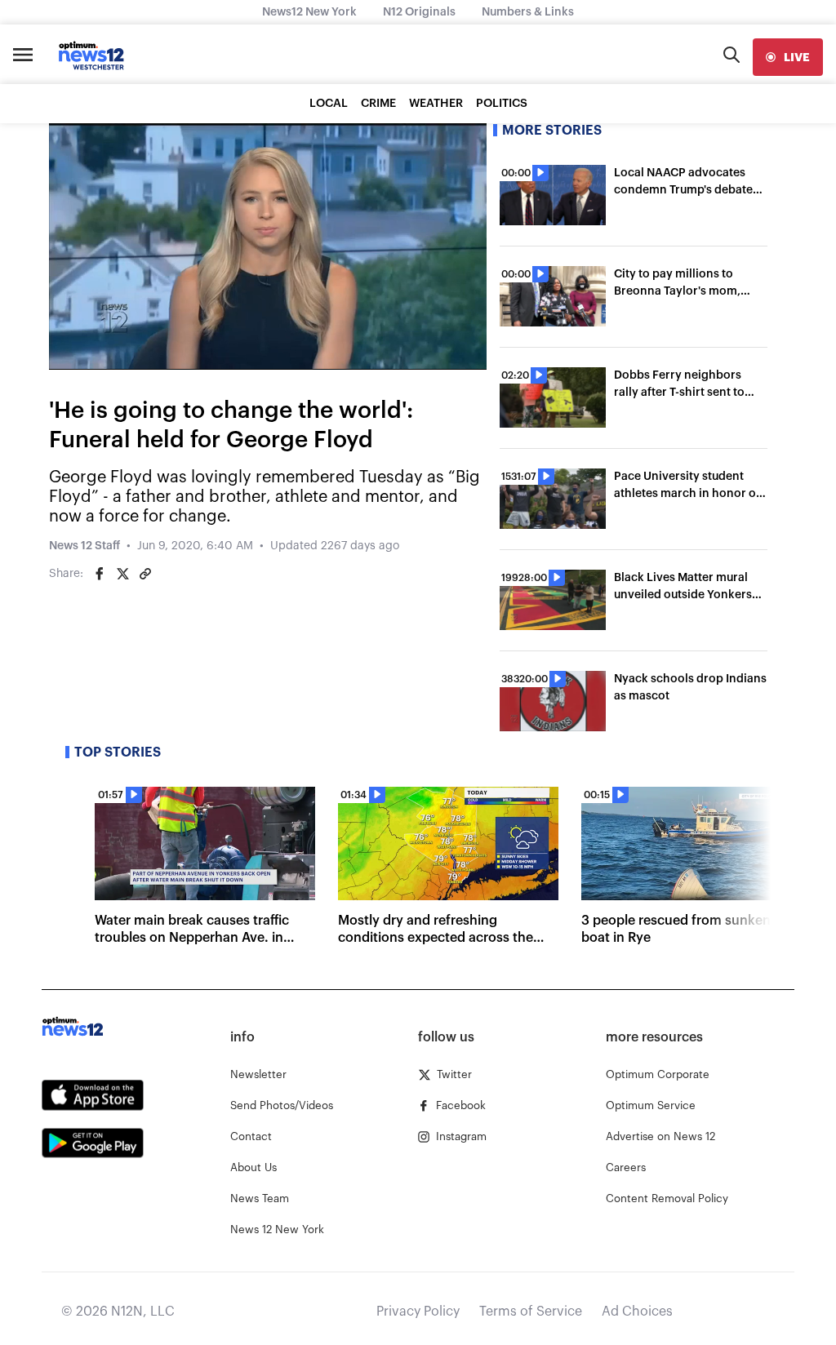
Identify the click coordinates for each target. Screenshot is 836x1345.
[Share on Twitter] (122, 573)
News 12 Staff (84, 546)
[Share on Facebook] (99, 573)
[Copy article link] (145, 573)
